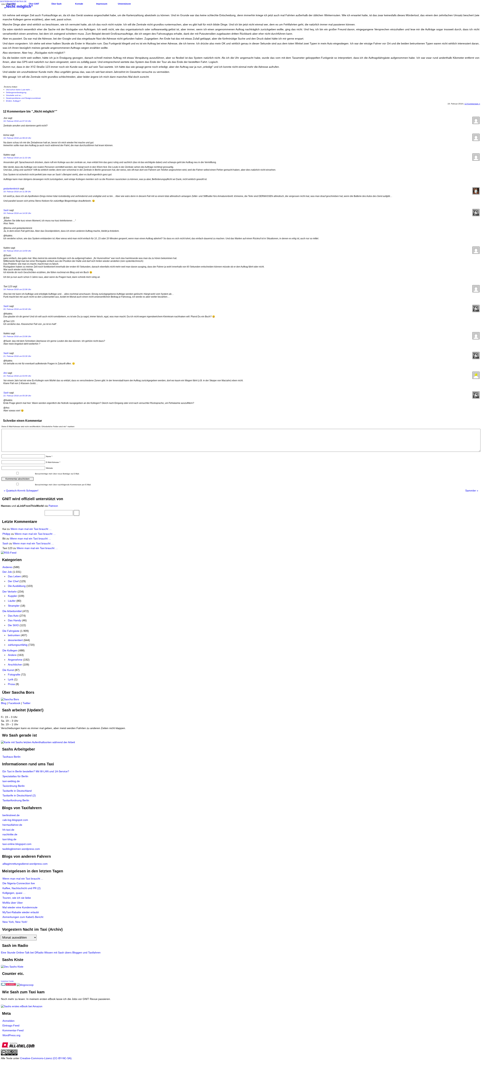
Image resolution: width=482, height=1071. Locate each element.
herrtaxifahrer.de (12, 824)
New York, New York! (14, 921)
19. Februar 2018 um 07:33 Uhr (17, 121)
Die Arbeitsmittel (12, 611)
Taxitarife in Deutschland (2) (19, 795)
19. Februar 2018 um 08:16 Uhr (17, 138)
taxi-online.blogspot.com (16, 843)
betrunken (14, 635)
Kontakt (79, 4)
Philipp (6, 533)
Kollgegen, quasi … (14, 892)
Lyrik (10, 679)
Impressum (101, 4)
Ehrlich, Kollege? (13, 101)
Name (49, 456)
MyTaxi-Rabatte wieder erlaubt (20, 912)
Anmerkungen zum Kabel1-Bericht (22, 916)
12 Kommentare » (472, 104)
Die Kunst (8, 669)
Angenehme (15, 659)
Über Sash (56, 4)
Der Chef (13, 581)
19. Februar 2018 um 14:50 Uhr (17, 251)
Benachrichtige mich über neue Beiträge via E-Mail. (57, 474)
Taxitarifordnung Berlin (15, 800)
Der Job (7, 571)
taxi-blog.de (9, 839)
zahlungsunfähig (17, 644)
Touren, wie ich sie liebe (16, 897)
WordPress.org (11, 1035)
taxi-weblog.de (11, 781)
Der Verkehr (9, 591)
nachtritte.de (9, 834)
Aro (5, 373)
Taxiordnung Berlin (13, 785)
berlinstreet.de (11, 815)
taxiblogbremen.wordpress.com (21, 848)
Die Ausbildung (17, 585)
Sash (6, 210)
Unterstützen (124, 4)
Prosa (11, 684)
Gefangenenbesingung (16, 92)
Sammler (471, 490)
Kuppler (12, 595)
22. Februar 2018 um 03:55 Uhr (17, 376)
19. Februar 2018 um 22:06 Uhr (17, 289)
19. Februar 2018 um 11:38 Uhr (17, 192)
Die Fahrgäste (10, 630)
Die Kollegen (10, 650)
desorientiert (15, 640)
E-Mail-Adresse (53, 462)
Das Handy (14, 620)
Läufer (12, 600)
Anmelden (8, 1020)
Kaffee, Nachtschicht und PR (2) (21, 888)
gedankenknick (11, 188)
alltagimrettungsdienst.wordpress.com (25, 863)
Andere (12, 654)
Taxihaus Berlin (11, 756)
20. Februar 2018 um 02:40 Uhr (17, 309)
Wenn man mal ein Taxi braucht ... (22, 878)
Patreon (53, 505)
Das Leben (14, 576)
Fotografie (14, 674)
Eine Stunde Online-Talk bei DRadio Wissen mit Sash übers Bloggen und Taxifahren (51, 952)
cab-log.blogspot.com (15, 819)
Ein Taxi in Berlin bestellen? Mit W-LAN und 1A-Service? (35, 771)
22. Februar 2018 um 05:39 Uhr (17, 396)
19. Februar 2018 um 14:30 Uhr (17, 213)
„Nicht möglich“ (18, 6)
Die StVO (13, 625)
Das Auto (13, 615)
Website (49, 468)
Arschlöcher (15, 664)
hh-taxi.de (8, 829)
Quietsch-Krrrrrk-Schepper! (21, 490)
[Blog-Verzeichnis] (8, 984)
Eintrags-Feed (10, 1025)
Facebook (14, 703)
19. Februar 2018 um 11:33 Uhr (17, 158)
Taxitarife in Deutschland (17, 790)
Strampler (14, 605)
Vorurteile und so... (14, 95)
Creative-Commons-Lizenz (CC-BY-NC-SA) (46, 1058)
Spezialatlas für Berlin (15, 776)
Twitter (27, 703)
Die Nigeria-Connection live (18, 883)
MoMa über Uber (12, 902)
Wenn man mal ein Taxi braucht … (31, 528)
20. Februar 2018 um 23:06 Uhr (17, 336)
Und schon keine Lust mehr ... (19, 90)
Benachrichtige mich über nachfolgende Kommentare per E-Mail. (62, 485)
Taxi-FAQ (11, 4)
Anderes (7, 567)
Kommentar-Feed (13, 1030)
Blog (3, 703)
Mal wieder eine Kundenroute (19, 907)
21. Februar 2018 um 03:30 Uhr (17, 356)
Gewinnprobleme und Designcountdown (23, 98)
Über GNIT (34, 4)
